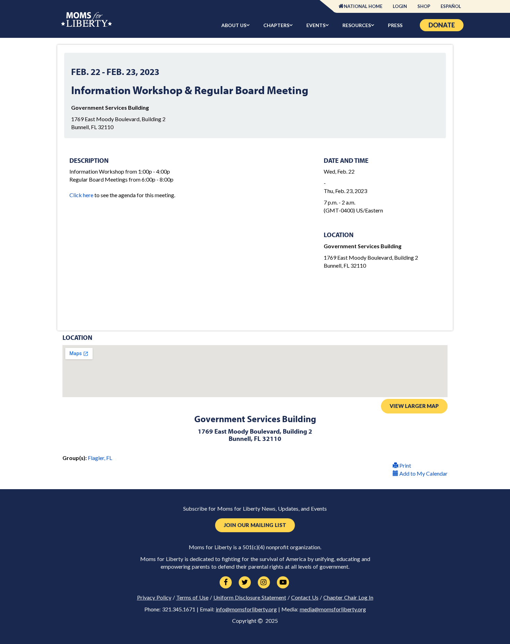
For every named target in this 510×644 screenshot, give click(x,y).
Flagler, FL (100, 457)
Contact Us (304, 597)
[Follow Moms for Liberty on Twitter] (245, 582)
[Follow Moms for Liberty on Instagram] (264, 582)
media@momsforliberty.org (333, 609)
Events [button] (315, 25)
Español (451, 6)
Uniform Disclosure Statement (249, 597)
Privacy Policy (154, 597)
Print (404, 465)
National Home (363, 6)
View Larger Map (414, 406)
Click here (81, 195)
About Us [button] (233, 25)
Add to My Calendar (423, 473)
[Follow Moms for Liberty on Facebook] (226, 582)
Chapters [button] (276, 25)
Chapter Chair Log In (348, 597)
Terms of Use (192, 597)
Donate (441, 25)
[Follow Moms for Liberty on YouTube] (283, 582)
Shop (423, 6)
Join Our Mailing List (255, 525)
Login (400, 6)
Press (395, 25)
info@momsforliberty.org (246, 609)
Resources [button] (356, 25)
